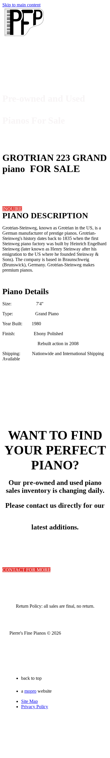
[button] (12, 208)
